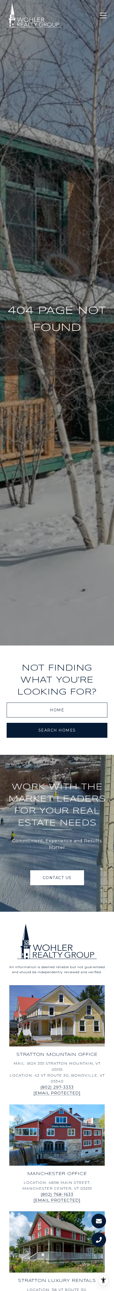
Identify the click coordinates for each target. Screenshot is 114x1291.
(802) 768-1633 (57, 1194)
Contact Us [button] (57, 877)
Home (57, 710)
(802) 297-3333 (57, 1087)
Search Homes (57, 730)
